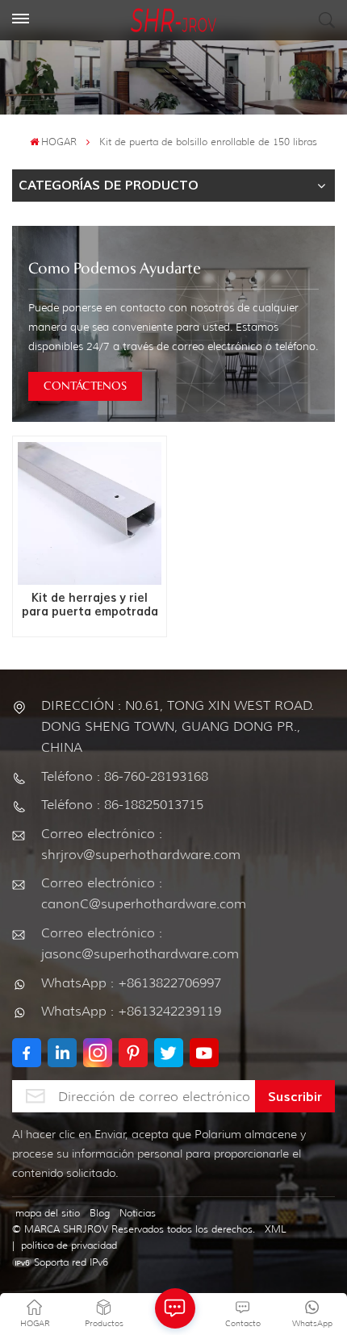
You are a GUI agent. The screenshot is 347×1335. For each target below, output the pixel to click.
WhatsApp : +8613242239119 (131, 1011)
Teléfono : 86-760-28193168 (124, 776)
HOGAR (59, 142)
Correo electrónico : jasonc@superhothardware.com (140, 943)
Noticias (137, 1213)
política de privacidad (69, 1245)
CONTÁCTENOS (85, 386)
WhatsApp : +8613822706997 (131, 983)
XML (275, 1229)
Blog (100, 1213)
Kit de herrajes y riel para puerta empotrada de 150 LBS (90, 605)
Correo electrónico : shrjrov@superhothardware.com (140, 844)
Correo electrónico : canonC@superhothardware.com (143, 893)
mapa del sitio (47, 1213)
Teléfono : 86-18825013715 (122, 804)
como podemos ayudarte (114, 269)
